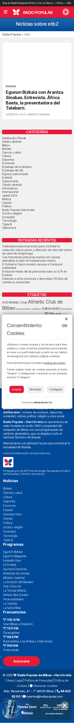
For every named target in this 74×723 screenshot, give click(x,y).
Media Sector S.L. (43, 402)
